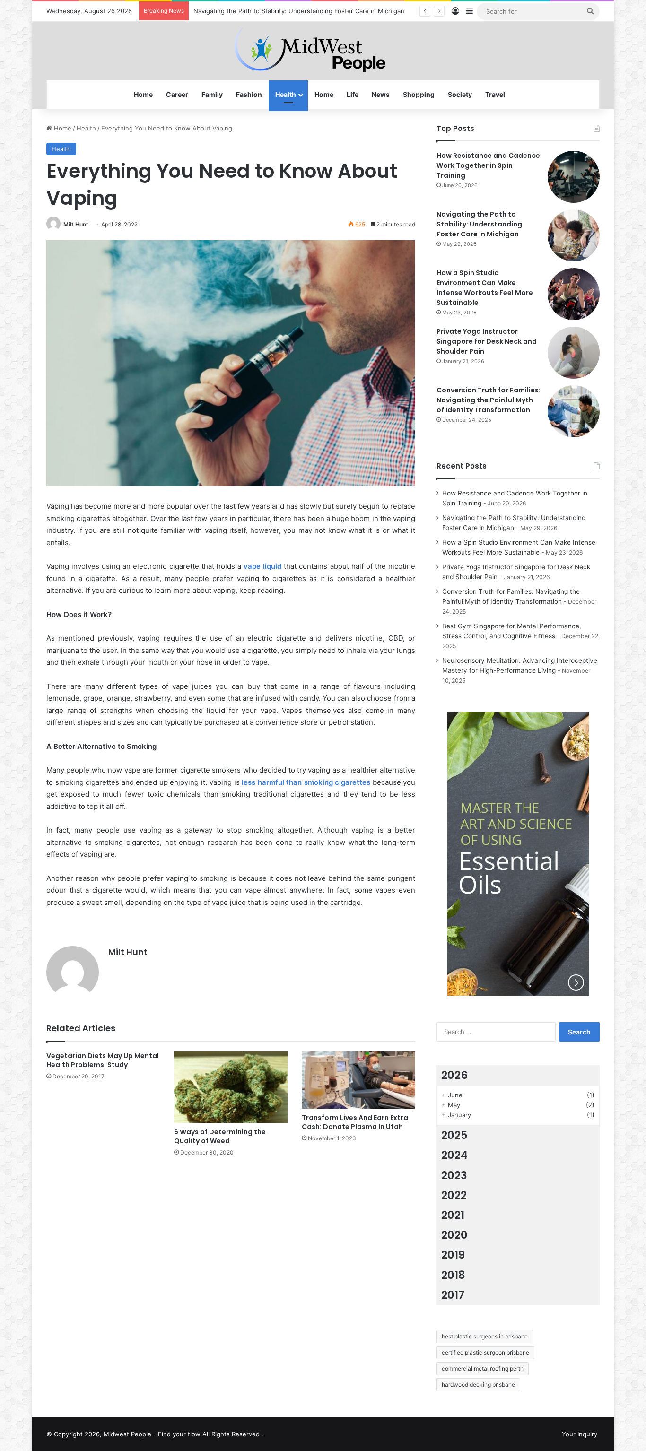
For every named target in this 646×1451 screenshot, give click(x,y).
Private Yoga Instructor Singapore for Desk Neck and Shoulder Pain (486, 341)
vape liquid (262, 566)
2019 (453, 1254)
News (381, 94)
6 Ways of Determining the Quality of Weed (220, 1136)
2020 (454, 1234)
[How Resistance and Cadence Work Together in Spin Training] (574, 177)
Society (460, 94)
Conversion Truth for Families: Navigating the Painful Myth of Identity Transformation (488, 400)
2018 (453, 1275)
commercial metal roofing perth (483, 1368)
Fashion (249, 94)
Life (352, 94)
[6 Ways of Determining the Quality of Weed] (231, 1086)
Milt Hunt (75, 224)
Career (177, 94)
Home (143, 94)
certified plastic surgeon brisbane (485, 1352)
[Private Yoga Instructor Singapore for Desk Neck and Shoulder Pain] (574, 353)
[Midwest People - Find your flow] (323, 50)
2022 (454, 1195)
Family (212, 94)
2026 (454, 1075)
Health (285, 94)
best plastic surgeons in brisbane (485, 1336)
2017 (452, 1295)
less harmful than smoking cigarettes (306, 782)
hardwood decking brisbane (478, 1384)
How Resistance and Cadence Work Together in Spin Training (488, 165)
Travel (495, 94)
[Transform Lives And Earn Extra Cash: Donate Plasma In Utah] (358, 1080)
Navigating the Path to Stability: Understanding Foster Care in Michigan (479, 224)
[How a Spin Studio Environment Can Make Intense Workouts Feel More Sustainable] (574, 294)
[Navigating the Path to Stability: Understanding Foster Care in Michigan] (574, 235)
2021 (452, 1215)
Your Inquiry (579, 1434)
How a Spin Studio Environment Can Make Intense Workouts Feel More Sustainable (484, 287)
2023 (454, 1175)
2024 (454, 1155)
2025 (454, 1135)
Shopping (419, 94)
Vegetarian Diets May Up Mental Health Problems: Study (102, 1060)
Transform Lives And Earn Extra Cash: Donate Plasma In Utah (355, 1122)
